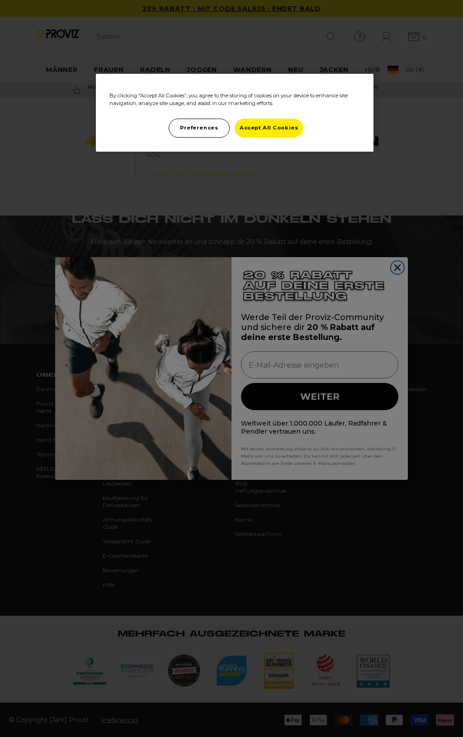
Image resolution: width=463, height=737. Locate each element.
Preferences (199, 127)
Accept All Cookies (269, 127)
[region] (234, 113)
